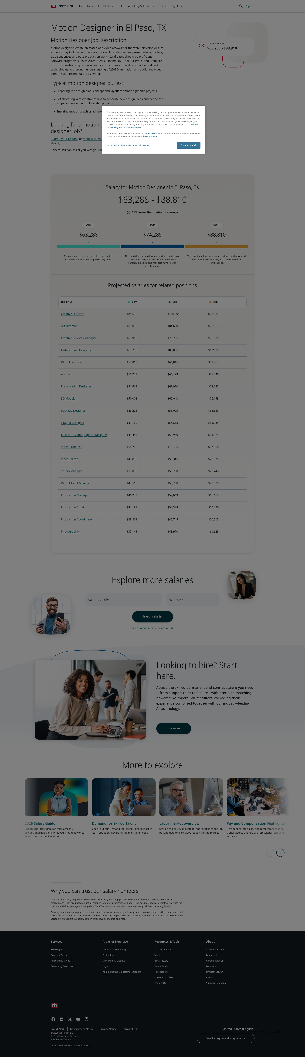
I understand (188, 145)
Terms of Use (151, 134)
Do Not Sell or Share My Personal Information (128, 145)
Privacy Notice (150, 137)
